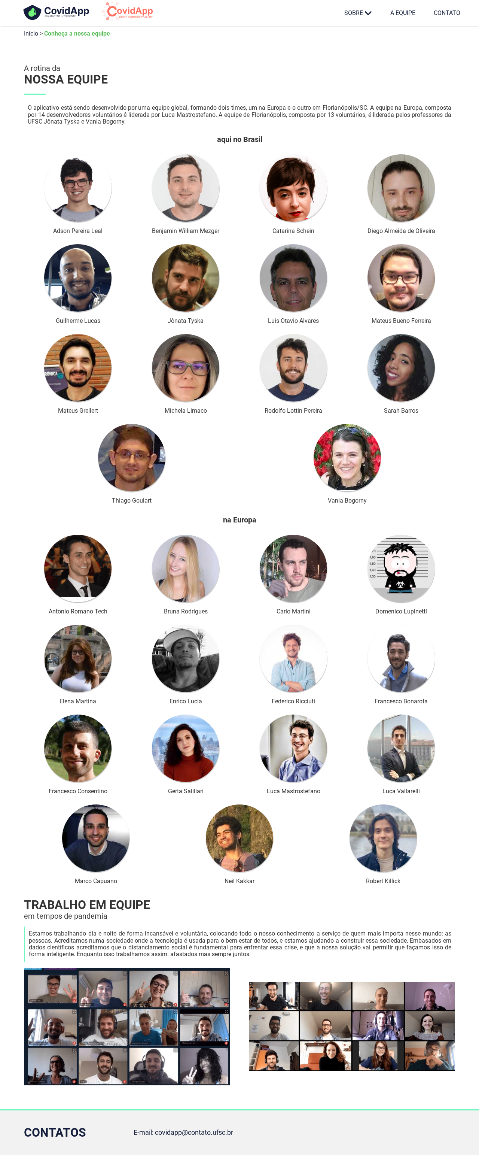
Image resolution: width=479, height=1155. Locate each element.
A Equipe (402, 12)
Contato (447, 12)
